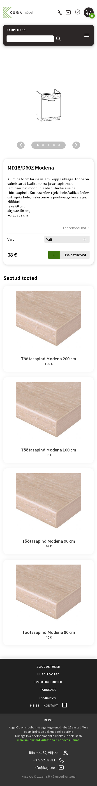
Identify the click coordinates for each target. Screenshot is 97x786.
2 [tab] (43, 145)
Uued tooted (48, 674)
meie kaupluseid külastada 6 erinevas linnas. (48, 740)
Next (76, 145)
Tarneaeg (48, 690)
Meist (35, 705)
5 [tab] (59, 145)
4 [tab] (54, 145)
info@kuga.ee (68, 12)
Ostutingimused (48, 682)
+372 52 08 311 (60, 12)
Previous (21, 145)
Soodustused (48, 667)
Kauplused (16, 30)
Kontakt (51, 705)
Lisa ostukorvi (74, 255)
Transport (48, 697)
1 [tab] (38, 145)
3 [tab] (48, 145)
